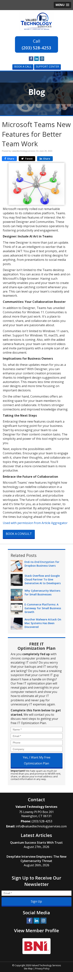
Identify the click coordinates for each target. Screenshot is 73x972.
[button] (62, 5)
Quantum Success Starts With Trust (36, 842)
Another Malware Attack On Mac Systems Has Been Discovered (43, 623)
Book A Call (22, 66)
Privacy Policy (42, 968)
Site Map (28, 968)
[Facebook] (31, 58)
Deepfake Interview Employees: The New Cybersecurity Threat (36, 858)
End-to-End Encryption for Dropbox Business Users (42, 563)
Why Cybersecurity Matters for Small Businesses (42, 592)
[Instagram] (42, 58)
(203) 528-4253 (36, 47)
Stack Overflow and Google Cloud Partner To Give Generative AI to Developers (43, 579)
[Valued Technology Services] (36, 21)
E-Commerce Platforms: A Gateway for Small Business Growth (43, 608)
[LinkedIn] (36, 58)
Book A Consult (19, 534)
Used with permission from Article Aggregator (35, 523)
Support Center (47, 66)
